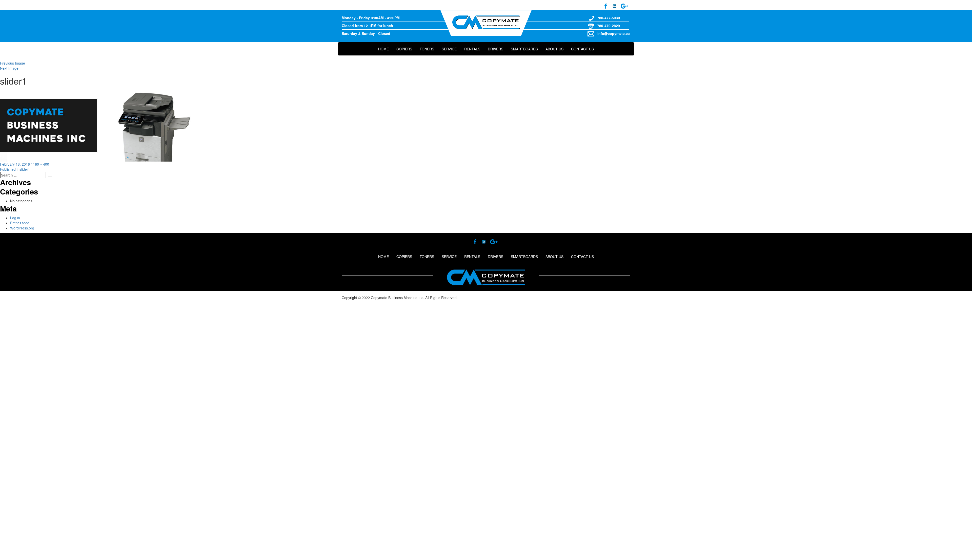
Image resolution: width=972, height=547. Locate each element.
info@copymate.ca (613, 33)
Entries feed (19, 222)
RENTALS (472, 48)
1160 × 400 (40, 164)
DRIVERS (495, 48)
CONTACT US (582, 48)
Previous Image (12, 63)
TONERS (427, 48)
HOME (383, 48)
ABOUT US (554, 48)
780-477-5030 (608, 17)
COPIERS (404, 48)
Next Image (9, 68)
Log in (15, 217)
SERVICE (449, 48)
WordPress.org (22, 227)
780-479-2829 (608, 25)
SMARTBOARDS (524, 48)
